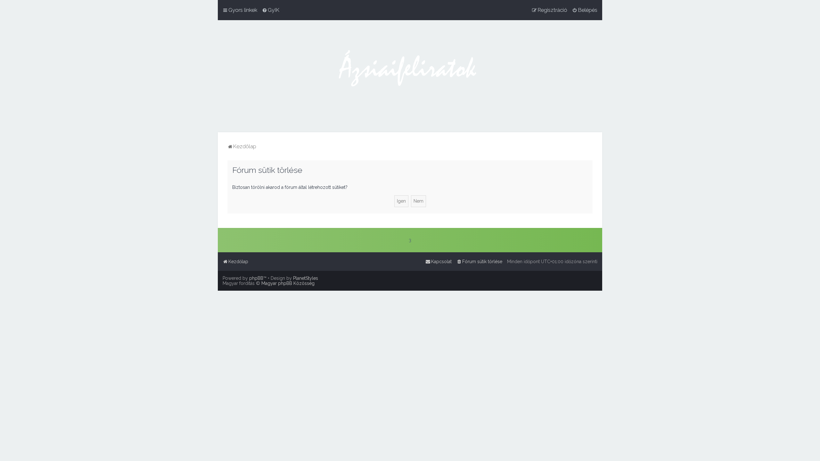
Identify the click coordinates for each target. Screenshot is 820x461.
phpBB (256, 278)
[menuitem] (270, 9)
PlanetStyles (305, 278)
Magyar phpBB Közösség (288, 283)
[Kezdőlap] (410, 76)
